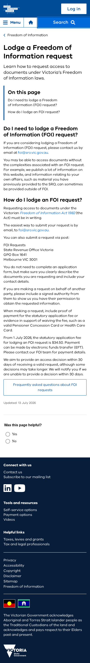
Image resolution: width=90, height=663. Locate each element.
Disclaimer (12, 576)
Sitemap (10, 581)
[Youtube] (19, 488)
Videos (9, 519)
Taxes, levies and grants (23, 539)
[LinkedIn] (7, 488)
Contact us (12, 472)
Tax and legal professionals (26, 544)
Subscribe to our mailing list (26, 477)
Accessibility (13, 565)
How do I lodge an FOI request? (34, 112)
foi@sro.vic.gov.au (33, 152)
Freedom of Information (27, 35)
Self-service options (20, 510)
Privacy (9, 560)
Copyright (12, 570)
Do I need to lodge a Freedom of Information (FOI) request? (32, 102)
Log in (73, 9)
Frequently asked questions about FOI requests (45, 387)
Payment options (17, 514)
